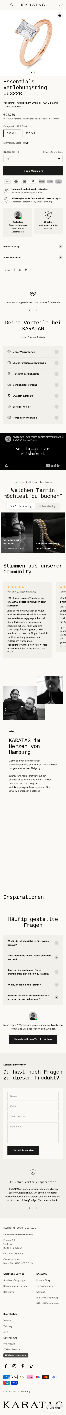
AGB (5, 1332)
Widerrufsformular (16, 1355)
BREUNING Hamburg (47, 1297)
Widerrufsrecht (11, 1349)
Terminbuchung (44, 1285)
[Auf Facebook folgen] (5, 1366)
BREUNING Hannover (47, 1303)
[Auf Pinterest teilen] (26, 270)
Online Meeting (47, 506)
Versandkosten (21, 118)
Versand (7, 1320)
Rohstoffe (8, 1291)
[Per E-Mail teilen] (31, 270)
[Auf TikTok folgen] (31, 1366)
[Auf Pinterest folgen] (23, 1366)
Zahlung (7, 1326)
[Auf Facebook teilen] (14, 270)
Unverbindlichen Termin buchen (33, 1039)
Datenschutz (10, 1337)
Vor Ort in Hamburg (21, 506)
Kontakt (40, 1291)
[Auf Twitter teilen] (20, 270)
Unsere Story (43, 1280)
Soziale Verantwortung (15, 1285)
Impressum (9, 1343)
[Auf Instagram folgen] (14, 1366)
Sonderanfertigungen (14, 1280)
